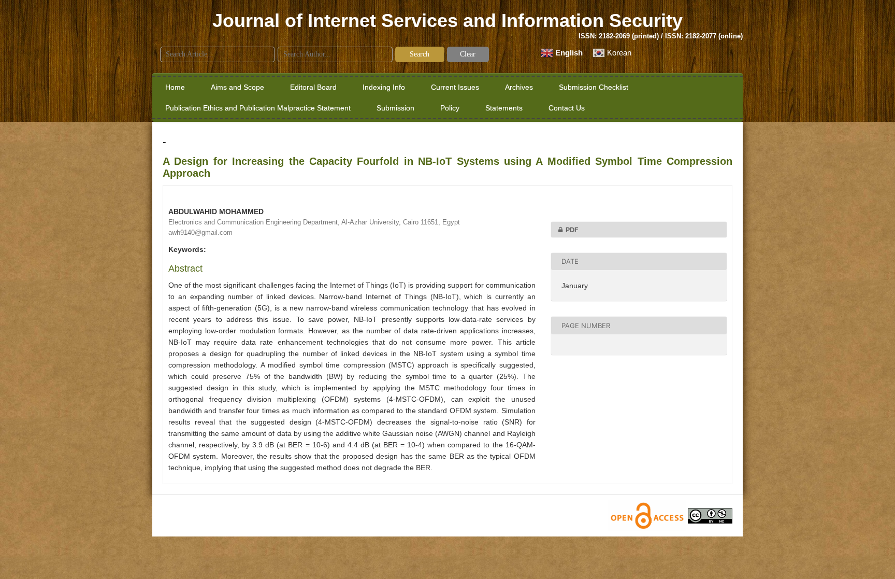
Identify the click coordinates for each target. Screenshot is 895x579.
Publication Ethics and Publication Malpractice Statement (258, 108)
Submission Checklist (593, 87)
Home (175, 87)
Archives (519, 87)
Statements (504, 108)
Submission (395, 108)
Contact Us (566, 108)
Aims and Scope (237, 87)
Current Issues (455, 87)
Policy (449, 108)
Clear (467, 54)
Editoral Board (313, 87)
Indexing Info (384, 87)
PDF (572, 229)
